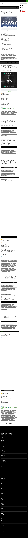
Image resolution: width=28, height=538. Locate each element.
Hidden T (3, 265)
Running (16, 417)
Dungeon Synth (12, 131)
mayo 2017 (2, 513)
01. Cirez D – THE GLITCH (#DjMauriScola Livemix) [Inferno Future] (8, 316)
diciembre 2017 (2, 504)
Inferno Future (9, 294)
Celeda (15, 410)
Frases (1, 466)
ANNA (13, 260)
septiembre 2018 (3, 493)
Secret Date (3, 450)
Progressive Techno (4, 461)
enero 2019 (2, 489)
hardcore (10, 152)
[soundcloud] (25, 5)
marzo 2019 (2, 487)
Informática (2, 467)
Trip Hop (6, 135)
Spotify (3, 108)
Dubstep (9, 131)
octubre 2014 (2, 514)
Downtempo (3, 131)
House (12, 152)
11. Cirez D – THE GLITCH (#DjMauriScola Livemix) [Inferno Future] (8, 297)
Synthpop (12, 58)
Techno (11, 65)
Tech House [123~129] (10, 30)
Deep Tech (13, 54)
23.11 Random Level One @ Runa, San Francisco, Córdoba (7, 434)
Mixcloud (9, 108)
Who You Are (13, 420)
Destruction (6, 412)
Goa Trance (15, 112)
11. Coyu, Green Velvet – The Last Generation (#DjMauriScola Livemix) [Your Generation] (8, 162)
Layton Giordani (9, 415)
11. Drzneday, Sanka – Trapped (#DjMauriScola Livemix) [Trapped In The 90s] (8, 122)
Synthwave (15, 58)
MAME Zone (2, 531)
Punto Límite (2, 470)
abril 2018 (2, 499)
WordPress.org (2, 525)
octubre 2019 (2, 479)
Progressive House (3, 460)
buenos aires (5, 54)
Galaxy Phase (3, 264)
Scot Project (6, 268)
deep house (13, 130)
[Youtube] (23, 7)
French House (11, 112)
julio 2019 (2, 483)
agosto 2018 (2, 494)
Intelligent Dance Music (7, 113)
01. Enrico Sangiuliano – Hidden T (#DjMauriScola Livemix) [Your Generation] (9, 278)
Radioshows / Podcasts (8, 65)
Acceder (2, 521)
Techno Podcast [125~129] (9, 91)
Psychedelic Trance (9, 58)
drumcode (6, 286)
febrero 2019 (2, 488)
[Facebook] (21, 5)
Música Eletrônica (4, 58)
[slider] (16, 127)
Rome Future (12, 417)
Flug (11, 263)
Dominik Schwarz (10, 412)
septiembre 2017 (3, 508)
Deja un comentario (8, 70)
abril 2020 (2, 474)
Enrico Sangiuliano (8, 263)
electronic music (7, 112)
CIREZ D (9, 411)
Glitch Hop (15, 132)
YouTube (6, 108)
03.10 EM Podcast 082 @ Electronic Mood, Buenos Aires (9, 68)
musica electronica (13, 57)
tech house (3, 59)
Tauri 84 (2, 0)
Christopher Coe (6, 411)
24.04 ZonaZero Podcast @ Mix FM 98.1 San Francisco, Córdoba (8, 429)
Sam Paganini (3, 268)
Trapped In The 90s (9, 139)
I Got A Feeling (8, 265)
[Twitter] (21, 7)
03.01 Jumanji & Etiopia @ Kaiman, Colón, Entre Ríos (6, 433)
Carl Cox (13, 410)
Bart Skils (16, 260)
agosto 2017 (2, 509)
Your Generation (6, 180)
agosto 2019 (2, 482)
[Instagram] (23, 5)
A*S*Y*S (2, 410)
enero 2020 (2, 477)
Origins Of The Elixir (4, 446)
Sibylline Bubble (3, 451)
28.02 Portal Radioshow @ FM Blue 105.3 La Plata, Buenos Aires (9, 12)
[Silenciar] (14, 167)
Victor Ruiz (10, 420)
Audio (2, 125)
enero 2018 (2, 503)
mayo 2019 (2, 484)
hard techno (6, 152)
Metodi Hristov (13, 415)
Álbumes (6, 139)
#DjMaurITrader (3, 65)
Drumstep (6, 131)
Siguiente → (10, 423)
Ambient (2, 54)
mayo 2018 (2, 498)
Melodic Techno (3, 465)
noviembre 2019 (3, 478)
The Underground (3, 420)
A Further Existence (4, 260)
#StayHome (2, 440)
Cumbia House (9, 54)
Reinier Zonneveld (8, 417)
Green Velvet (13, 264)
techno (14, 174)
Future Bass (11, 132)
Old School (3, 445)
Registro (2, 520)
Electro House (3, 132)
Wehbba (14, 270)
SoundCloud (12, 108)
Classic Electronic (9, 130)
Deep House (2, 456)
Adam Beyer (8, 260)
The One (2, 270)
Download (3, 407)
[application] (9, 128)
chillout (5, 130)
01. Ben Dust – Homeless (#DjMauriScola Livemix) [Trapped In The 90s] (8, 142)
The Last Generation (13, 269)
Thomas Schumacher (6, 270)
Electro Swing (3, 112)
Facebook (7, 407)
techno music (3, 135)
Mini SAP (2, 532)
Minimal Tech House (4, 57)
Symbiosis (10, 268)
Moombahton (8, 57)
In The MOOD (3, 113)
